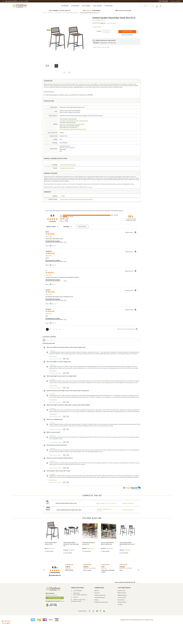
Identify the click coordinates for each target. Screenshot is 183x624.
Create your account (54, 598)
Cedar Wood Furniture (99, 597)
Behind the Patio (122, 593)
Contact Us (97, 593)
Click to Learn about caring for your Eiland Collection (73, 129)
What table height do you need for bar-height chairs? (62, 376)
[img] (55, 570)
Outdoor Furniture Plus (99, 595)
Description (48, 81)
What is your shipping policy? (55, 419)
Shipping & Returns (122, 595)
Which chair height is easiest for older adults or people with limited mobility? (68, 405)
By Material (75, 5)
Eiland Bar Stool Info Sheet (67, 168)
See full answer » (53, 356)
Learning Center (121, 590)
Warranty (47, 192)
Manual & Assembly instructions (55, 158)
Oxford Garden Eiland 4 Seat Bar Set (88, 543)
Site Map (120, 604)
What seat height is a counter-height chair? (59, 361)
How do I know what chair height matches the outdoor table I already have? (68, 390)
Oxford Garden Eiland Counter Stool (50, 543)
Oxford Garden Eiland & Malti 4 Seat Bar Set (107, 543)
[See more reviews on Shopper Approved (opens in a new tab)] (55, 245)
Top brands (64, 5)
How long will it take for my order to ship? (58, 471)
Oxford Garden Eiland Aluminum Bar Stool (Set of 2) (127, 544)
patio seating (97, 5)
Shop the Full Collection (101, 47)
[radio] (91, 215)
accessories (109, 5)
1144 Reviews (54, 221)
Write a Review (82, 226)
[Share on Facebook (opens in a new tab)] (50, 245)
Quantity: (99, 31)
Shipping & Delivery (50, 173)
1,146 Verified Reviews (54, 572)
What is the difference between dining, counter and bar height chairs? (66, 347)
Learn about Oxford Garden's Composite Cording (72, 124)
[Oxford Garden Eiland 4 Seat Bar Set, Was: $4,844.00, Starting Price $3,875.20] (89, 531)
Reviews (96, 600)
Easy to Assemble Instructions (68, 164)
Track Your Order (122, 597)
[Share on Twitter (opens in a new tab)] (53, 245)
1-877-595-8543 (163, 1)
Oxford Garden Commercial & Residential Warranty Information (76, 199)
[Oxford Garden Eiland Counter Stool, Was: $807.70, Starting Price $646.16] (52, 531)
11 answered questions (97, 26)
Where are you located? (53, 432)
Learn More (89, 187)
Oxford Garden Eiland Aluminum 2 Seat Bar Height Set (71, 544)
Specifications (49, 101)
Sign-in (62, 601)
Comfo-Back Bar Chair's (99, 382)
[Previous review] (44, 570)
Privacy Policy (121, 600)
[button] (64, 359)
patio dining (86, 5)
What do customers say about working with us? (60, 458)
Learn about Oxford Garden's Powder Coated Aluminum (74, 120)
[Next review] (138, 570)
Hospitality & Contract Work (101, 602)
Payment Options (122, 602)
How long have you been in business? (57, 445)
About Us (96, 590)
